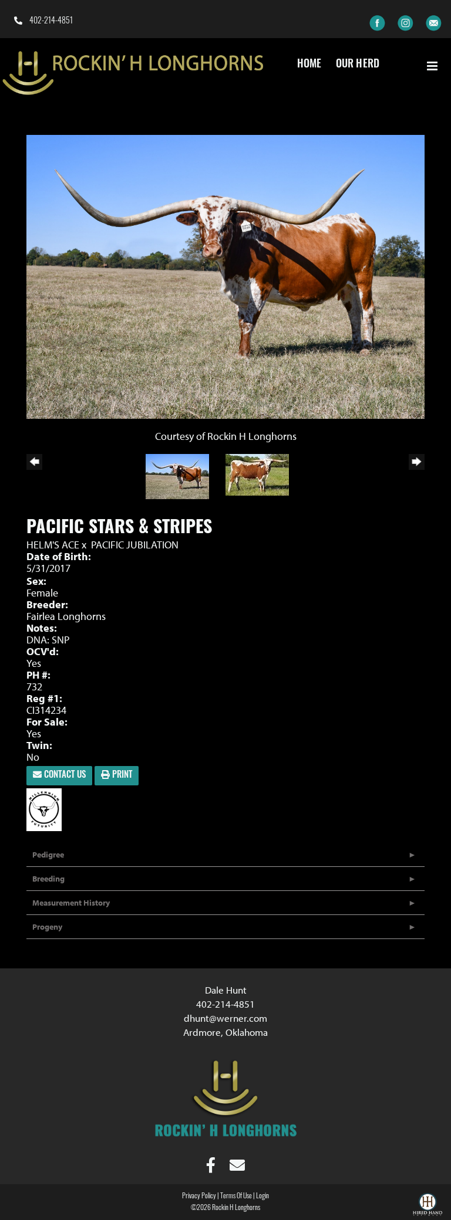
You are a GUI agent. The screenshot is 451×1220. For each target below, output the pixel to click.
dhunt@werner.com (225, 1018)
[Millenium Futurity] (47, 808)
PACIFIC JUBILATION (135, 544)
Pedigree (48, 854)
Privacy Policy (199, 1196)
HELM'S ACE (52, 544)
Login (262, 1196)
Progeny (47, 926)
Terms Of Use (236, 1196)
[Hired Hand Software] (427, 1206)
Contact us (64, 775)
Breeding (48, 878)
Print (121, 775)
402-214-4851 (50, 21)
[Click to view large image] (225, 275)
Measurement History (71, 902)
